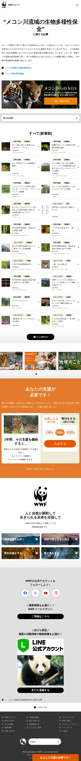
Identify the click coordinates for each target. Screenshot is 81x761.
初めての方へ (10, 721)
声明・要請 (66, 721)
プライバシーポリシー (70, 724)
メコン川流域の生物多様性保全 (18, 68)
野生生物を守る (21, 555)
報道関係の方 (34, 724)
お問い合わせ (10, 731)
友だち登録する (40, 690)
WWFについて (10, 717)
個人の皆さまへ (35, 721)
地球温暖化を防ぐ (21, 541)
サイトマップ (67, 727)
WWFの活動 (34, 717)
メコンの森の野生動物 (14, 74)
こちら (52, 469)
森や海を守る (61, 555)
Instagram (55, 593)
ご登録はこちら (40, 616)
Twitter (35, 593)
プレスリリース (68, 717)
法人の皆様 (9, 724)
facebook (25, 593)
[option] (40, 361)
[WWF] (3, 700)
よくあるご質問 (35, 727)
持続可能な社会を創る (61, 541)
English (65, 731)
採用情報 (8, 727)
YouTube (45, 593)
